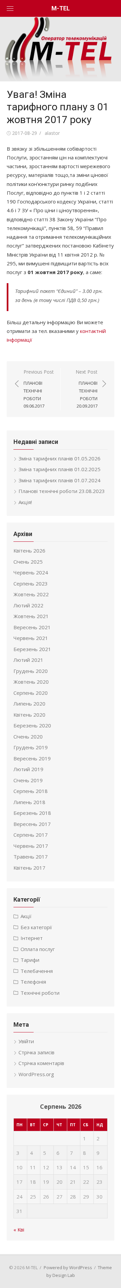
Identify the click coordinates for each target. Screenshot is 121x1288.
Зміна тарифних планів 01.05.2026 (59, 458)
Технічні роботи (40, 992)
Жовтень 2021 (31, 616)
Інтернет (32, 938)
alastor (52, 133)
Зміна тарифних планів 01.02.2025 (59, 469)
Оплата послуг (38, 949)
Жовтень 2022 (31, 594)
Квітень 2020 (29, 714)
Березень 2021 (32, 649)
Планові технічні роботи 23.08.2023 (61, 491)
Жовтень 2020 (31, 681)
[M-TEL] (60, 49)
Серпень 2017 (30, 834)
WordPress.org (36, 1074)
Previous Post (39, 389)
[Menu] (10, 8)
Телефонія (33, 981)
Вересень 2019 (32, 758)
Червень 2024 (30, 572)
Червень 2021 (30, 638)
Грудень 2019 (30, 747)
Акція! (25, 502)
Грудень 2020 (30, 671)
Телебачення (37, 971)
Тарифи (30, 959)
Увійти (26, 1041)
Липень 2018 (29, 802)
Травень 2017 (30, 856)
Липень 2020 (29, 703)
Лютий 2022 (28, 605)
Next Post (86, 389)
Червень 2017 (30, 845)
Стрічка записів (36, 1052)
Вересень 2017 (32, 824)
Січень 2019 (28, 780)
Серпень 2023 (30, 583)
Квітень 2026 (29, 550)
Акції (26, 916)
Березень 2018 (32, 812)
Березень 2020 (32, 725)
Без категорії (36, 927)
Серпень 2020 (30, 692)
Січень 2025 (28, 561)
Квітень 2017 (29, 867)
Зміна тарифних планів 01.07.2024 (59, 480)
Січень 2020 (28, 736)
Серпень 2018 (30, 791)
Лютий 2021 (28, 659)
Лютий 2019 (28, 769)
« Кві (18, 1229)
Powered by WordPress (68, 1267)
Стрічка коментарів (41, 1063)
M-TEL (60, 8)
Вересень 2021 (32, 627)
